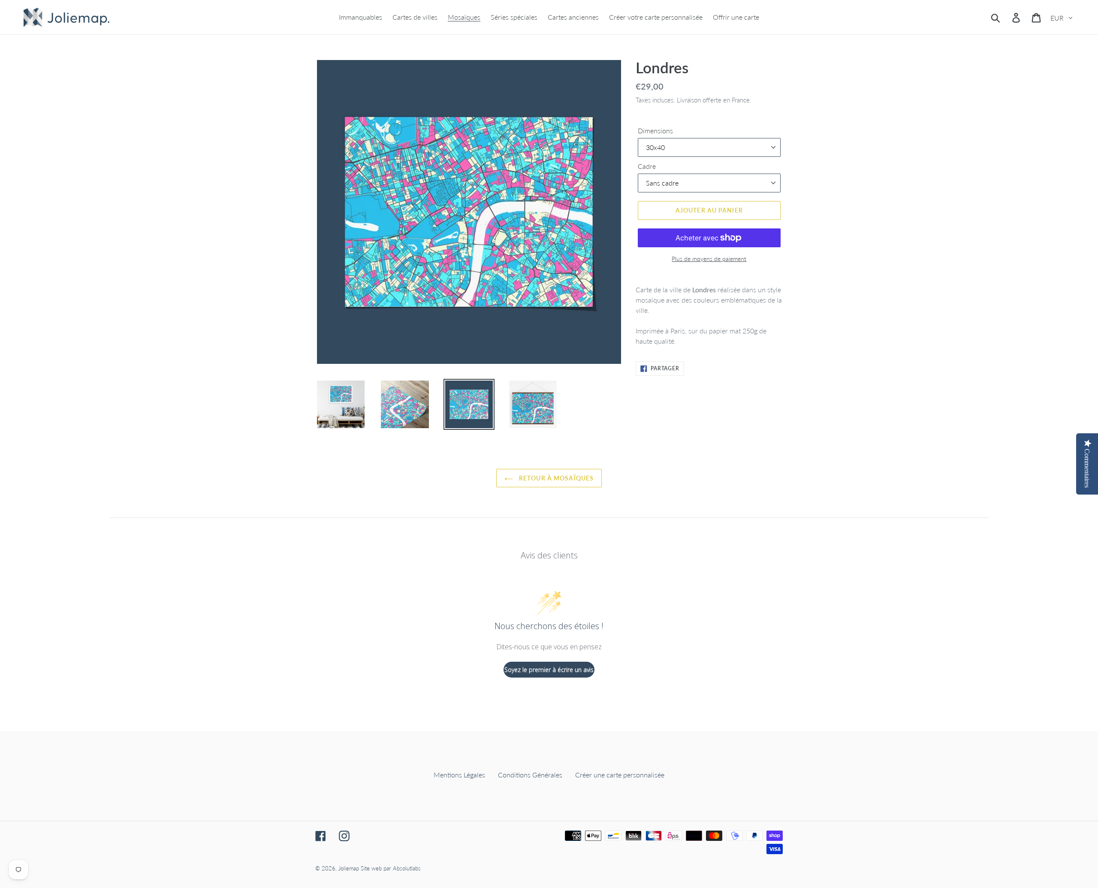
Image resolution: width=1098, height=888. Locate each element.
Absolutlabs (407, 868)
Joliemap (348, 868)
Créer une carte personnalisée (619, 775)
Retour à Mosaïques (555, 478)
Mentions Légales (459, 775)
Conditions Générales (530, 775)
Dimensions (655, 130)
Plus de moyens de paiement (709, 258)
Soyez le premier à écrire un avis (549, 670)
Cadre (647, 166)
